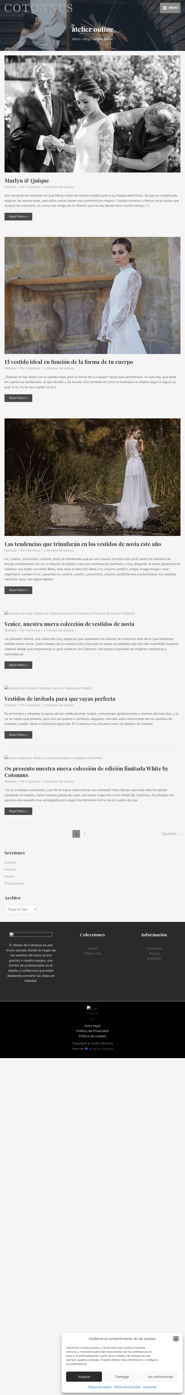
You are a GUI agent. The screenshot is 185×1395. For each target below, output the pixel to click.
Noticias (10, 187)
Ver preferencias (160, 1377)
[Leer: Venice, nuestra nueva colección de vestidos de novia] (70, 613)
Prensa (154, 953)
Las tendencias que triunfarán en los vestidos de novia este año (83, 543)
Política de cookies (99, 1386)
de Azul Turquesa (103, 1048)
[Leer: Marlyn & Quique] (92, 114)
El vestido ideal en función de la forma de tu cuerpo (69, 361)
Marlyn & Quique (27, 180)
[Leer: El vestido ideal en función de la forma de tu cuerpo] (92, 295)
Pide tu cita (92, 953)
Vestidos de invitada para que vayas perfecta (60, 698)
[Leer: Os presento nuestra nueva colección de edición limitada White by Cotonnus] (53, 758)
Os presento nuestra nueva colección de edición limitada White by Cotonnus (86, 771)
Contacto (154, 958)
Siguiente (171, 833)
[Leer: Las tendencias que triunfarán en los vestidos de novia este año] (92, 477)
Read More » (18, 217)
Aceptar (84, 1377)
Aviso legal (149, 1386)
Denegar (122, 1377)
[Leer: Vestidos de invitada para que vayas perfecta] (48, 688)
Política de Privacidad (127, 1386)
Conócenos (154, 948)
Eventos (10, 862)
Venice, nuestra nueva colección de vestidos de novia (69, 623)
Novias (9, 876)
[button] (176, 1338)
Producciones (15, 883)
